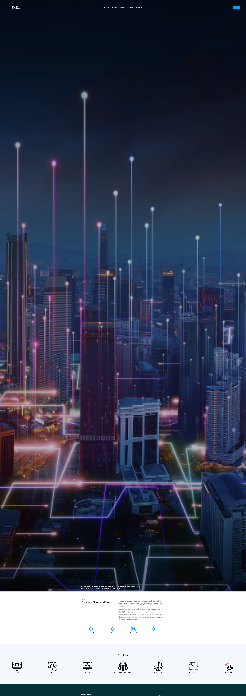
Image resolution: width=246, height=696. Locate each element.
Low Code (17, 672)
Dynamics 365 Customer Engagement (158, 672)
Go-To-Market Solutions (228, 672)
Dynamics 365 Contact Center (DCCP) (123, 672)
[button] (106, 7)
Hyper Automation (52, 672)
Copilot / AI (87, 672)
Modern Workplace (193, 672)
